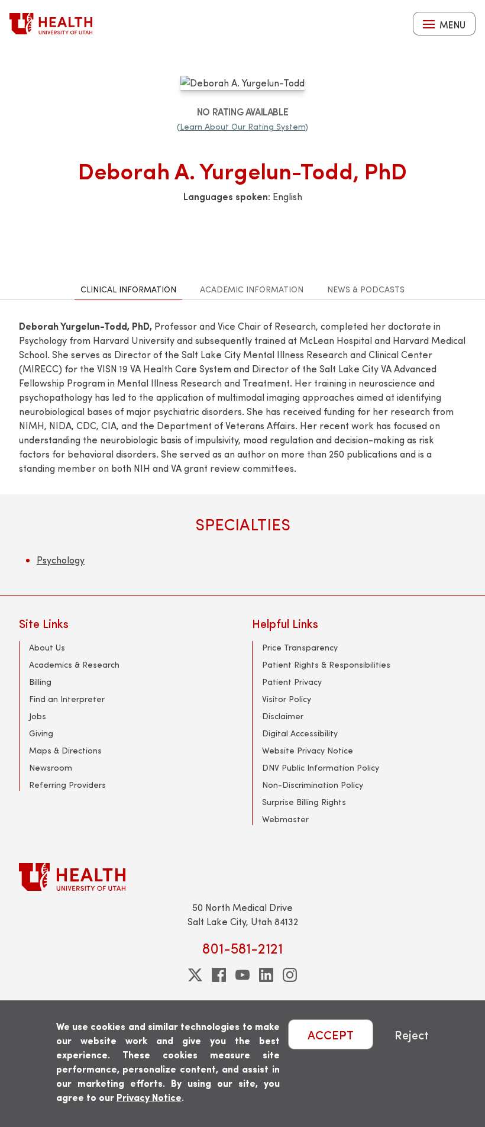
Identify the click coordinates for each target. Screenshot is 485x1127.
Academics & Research (74, 664)
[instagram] (290, 975)
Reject (412, 1034)
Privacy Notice (149, 1097)
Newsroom (50, 767)
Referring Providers (67, 784)
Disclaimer (282, 716)
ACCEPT (331, 1034)
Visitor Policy (286, 698)
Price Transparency (300, 647)
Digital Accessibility (300, 733)
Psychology (61, 559)
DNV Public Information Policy (320, 767)
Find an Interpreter (67, 698)
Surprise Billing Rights (304, 801)
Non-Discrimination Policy (312, 784)
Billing (40, 681)
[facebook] (219, 975)
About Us (47, 647)
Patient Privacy (292, 681)
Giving (41, 733)
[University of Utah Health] (51, 23)
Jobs (37, 716)
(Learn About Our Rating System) (242, 126)
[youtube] (242, 975)
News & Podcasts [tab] (366, 289)
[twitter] (195, 975)
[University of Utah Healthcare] (242, 877)
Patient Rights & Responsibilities (326, 664)
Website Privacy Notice (307, 750)
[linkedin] (266, 975)
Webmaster (285, 819)
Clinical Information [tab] (128, 289)
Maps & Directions (65, 750)
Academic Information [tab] (251, 289)
